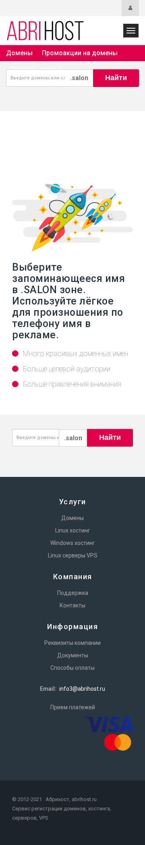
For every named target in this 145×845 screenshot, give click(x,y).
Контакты (72, 605)
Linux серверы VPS (72, 555)
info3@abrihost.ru (82, 689)
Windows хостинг (72, 543)
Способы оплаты (72, 668)
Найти (116, 78)
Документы (72, 655)
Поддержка (72, 593)
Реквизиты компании (72, 643)
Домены (19, 53)
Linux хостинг (72, 530)
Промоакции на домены (80, 53)
